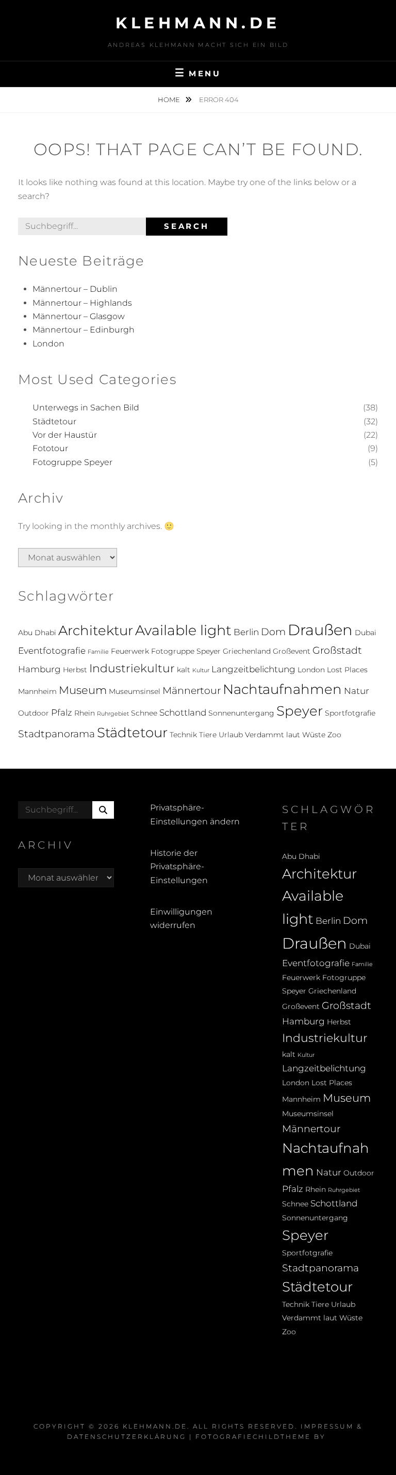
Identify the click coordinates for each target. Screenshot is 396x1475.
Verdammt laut (272, 734)
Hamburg (39, 669)
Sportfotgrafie (350, 713)
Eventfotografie (52, 650)
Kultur (200, 670)
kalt (183, 669)
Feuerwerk (130, 651)
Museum (83, 690)
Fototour (50, 448)
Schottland (182, 712)
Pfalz (61, 712)
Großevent (291, 651)
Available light (183, 630)
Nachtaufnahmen (282, 689)
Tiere (208, 734)
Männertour (191, 690)
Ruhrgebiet (113, 713)
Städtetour (54, 421)
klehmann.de (198, 22)
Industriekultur (132, 668)
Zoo (334, 734)
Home (170, 99)
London (48, 344)
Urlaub (231, 734)
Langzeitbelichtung (253, 669)
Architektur (95, 630)
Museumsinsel (134, 691)
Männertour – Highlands (82, 303)
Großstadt (337, 650)
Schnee (144, 713)
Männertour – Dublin (75, 289)
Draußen (320, 630)
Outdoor (33, 713)
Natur (356, 691)
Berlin (246, 632)
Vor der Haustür (64, 435)
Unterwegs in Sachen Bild (85, 407)
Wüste (313, 734)
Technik (183, 734)
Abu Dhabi (37, 632)
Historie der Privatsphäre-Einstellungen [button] (179, 866)
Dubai (365, 632)
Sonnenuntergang (241, 713)
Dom (273, 631)
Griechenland (247, 651)
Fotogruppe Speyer (72, 462)
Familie (98, 652)
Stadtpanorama (56, 733)
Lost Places (347, 669)
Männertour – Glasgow (78, 316)
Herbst (75, 669)
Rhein (84, 713)
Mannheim (37, 691)
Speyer (299, 711)
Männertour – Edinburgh (83, 330)
